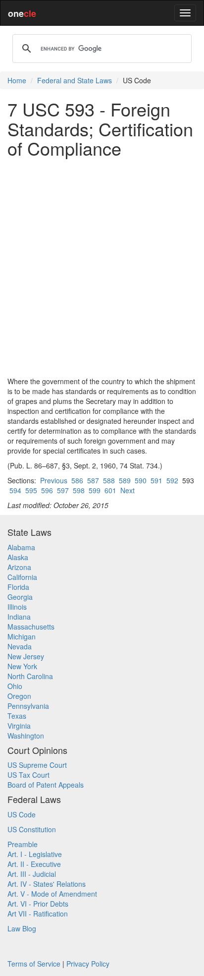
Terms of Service (33, 964)
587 (93, 480)
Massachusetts (30, 627)
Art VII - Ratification (37, 914)
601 (110, 490)
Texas (16, 716)
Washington (25, 736)
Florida (18, 587)
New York (22, 666)
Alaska (17, 557)
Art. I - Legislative (34, 854)
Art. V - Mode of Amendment (52, 894)
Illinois (17, 607)
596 (47, 490)
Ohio (14, 686)
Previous (53, 480)
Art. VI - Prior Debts (37, 904)
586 (77, 480)
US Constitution (31, 829)
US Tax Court (28, 775)
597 (63, 490)
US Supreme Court (37, 765)
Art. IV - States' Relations (46, 884)
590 (141, 480)
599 (95, 490)
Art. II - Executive (34, 864)
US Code (21, 814)
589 (125, 480)
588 (109, 480)
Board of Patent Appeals (45, 785)
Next (127, 490)
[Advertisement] (102, 267)
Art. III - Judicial (31, 874)
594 (15, 490)
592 (172, 480)
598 (79, 490)
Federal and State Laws (74, 80)
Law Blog (21, 928)
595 (31, 490)
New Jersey (25, 656)
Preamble (22, 844)
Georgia (20, 597)
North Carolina (30, 676)
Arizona (19, 567)
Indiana (19, 617)
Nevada (19, 646)
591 (156, 480)
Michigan (21, 636)
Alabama (21, 547)
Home (16, 80)
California (22, 577)
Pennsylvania (28, 706)
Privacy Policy (87, 964)
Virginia (19, 726)
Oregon (19, 696)
